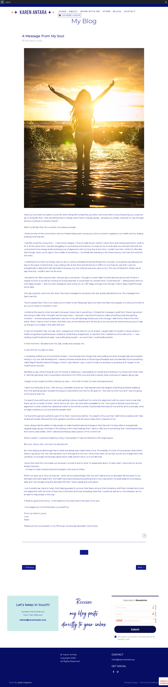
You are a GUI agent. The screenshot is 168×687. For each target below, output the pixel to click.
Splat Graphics (24, 682)
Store (107, 11)
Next (140, 567)
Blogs (117, 11)
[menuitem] (2, 2)
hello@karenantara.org (123, 659)
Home (62, 11)
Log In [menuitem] (8, 2)
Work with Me (90, 11)
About (73, 11)
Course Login (70, 15)
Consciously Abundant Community (82, 526)
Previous (29, 567)
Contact (130, 11)
